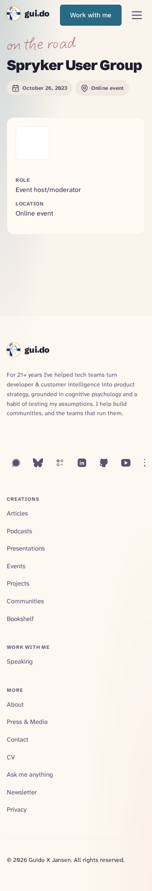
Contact (17, 739)
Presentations (26, 548)
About (15, 704)
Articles (17, 513)
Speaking (20, 661)
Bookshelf (20, 619)
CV (11, 757)
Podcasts (19, 531)
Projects (18, 583)
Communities (25, 601)
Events (16, 566)
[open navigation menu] (136, 15)
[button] (91, 15)
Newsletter (22, 792)
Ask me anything (30, 774)
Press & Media (27, 722)
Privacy (17, 809)
